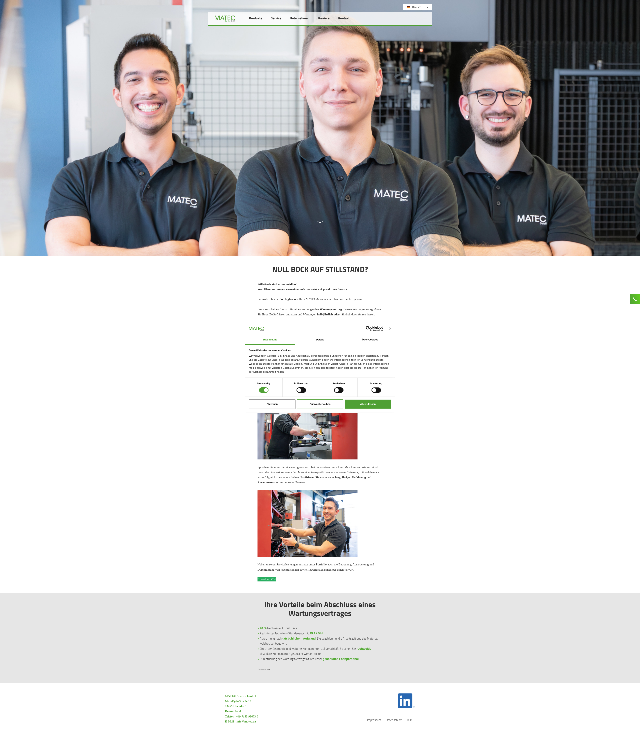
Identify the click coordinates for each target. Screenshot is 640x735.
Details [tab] (320, 339)
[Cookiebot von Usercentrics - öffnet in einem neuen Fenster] (368, 328)
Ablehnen (272, 404)
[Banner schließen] (390, 328)
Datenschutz (394, 720)
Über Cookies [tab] (370, 339)
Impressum (374, 720)
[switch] (301, 390)
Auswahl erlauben (320, 404)
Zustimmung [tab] (270, 339)
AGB (409, 720)
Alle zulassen (368, 404)
